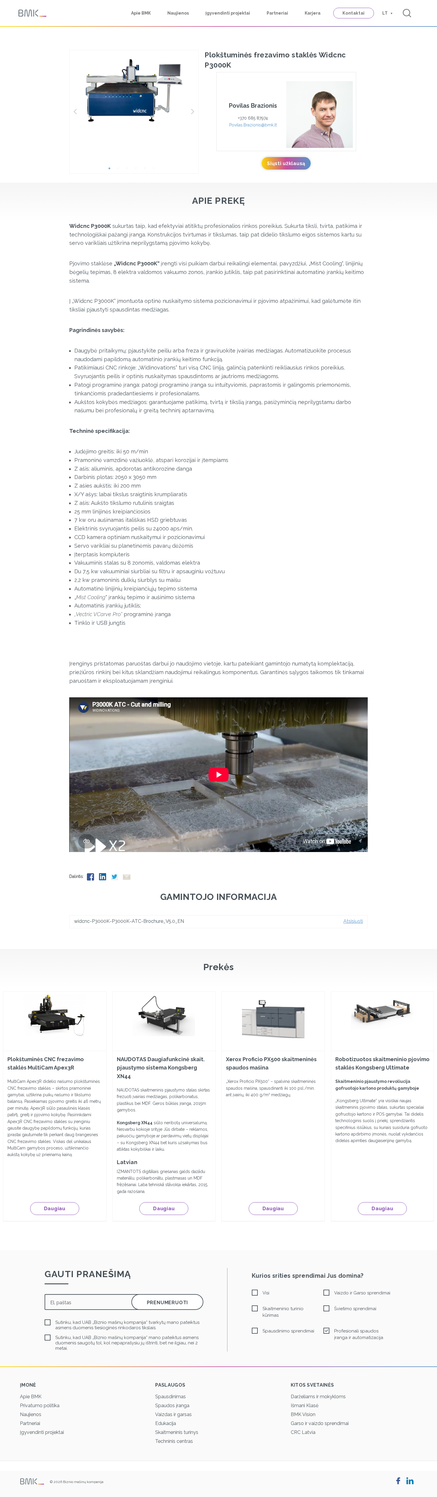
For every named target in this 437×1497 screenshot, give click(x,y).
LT (385, 13)
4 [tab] (138, 170)
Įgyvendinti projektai (227, 13)
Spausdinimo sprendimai (288, 1331)
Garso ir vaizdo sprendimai (320, 1423)
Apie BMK (141, 13)
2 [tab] (120, 170)
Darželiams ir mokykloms (318, 1396)
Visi (265, 1293)
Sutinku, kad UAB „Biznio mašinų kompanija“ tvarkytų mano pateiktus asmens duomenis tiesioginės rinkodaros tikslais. (127, 1325)
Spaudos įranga (172, 1405)
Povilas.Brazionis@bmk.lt (253, 125)
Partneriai (277, 13)
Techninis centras (174, 1441)
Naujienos (178, 13)
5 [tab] (147, 170)
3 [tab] (129, 170)
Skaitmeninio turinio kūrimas (283, 1312)
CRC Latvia (303, 1432)
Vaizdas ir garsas (173, 1414)
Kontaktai (353, 13)
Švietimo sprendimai (355, 1308)
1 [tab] (111, 170)
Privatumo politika (39, 1405)
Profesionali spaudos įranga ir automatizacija (358, 1334)
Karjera (312, 13)
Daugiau (54, 1208)
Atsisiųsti (353, 921)
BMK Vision (303, 1414)
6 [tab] (156, 170)
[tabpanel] (134, 90)
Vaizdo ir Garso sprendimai (362, 1293)
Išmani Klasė (304, 1405)
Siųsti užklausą (286, 163)
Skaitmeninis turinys (176, 1432)
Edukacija (165, 1423)
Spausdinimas (170, 1396)
